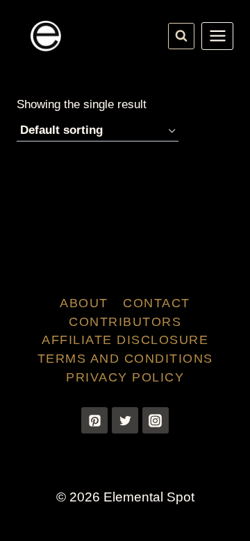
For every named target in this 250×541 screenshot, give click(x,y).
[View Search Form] (181, 36)
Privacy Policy (125, 377)
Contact (156, 303)
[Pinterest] (94, 420)
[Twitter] (125, 420)
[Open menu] (217, 36)
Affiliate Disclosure (125, 340)
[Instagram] (155, 420)
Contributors (125, 322)
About (84, 303)
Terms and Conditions (125, 359)
